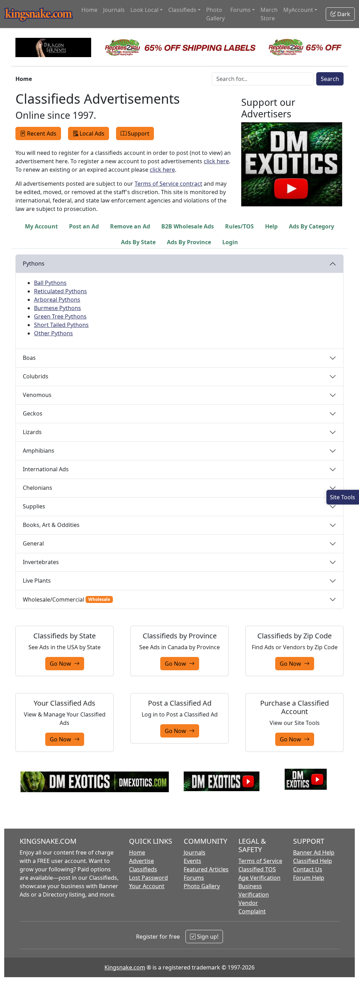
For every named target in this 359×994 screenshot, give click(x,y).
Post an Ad (84, 226)
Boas (29, 358)
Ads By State (138, 242)
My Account (41, 226)
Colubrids (35, 376)
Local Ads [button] (92, 133)
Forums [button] (240, 10)
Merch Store (269, 14)
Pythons (34, 263)
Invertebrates (41, 562)
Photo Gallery (215, 14)
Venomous (37, 395)
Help (271, 226)
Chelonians (37, 488)
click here (216, 161)
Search (330, 79)
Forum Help (308, 878)
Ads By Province (189, 242)
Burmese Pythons (57, 308)
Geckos (32, 413)
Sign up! (207, 936)
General (33, 543)
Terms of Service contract (168, 183)
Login (230, 242)
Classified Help (312, 861)
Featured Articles (206, 869)
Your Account (146, 886)
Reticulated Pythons (60, 291)
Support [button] (138, 133)
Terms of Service (260, 861)
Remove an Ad (130, 226)
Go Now (62, 663)
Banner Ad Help (313, 852)
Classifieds (143, 869)
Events (192, 861)
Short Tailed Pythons (61, 325)
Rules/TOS (239, 226)
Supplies (34, 506)
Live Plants (37, 580)
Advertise (141, 861)
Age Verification (259, 878)
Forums (194, 878)
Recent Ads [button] (41, 133)
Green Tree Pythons (60, 316)
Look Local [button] (144, 10)
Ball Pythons (50, 283)
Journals (114, 10)
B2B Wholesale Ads (187, 226)
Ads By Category (311, 226)
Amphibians (38, 450)
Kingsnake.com (124, 967)
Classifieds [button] (182, 10)
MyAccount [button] (298, 10)
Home (89, 10)
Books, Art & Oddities (51, 525)
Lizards (32, 432)
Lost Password (148, 878)
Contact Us (307, 869)
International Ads (46, 469)
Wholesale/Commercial (66, 599)
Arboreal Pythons (57, 299)
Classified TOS (257, 869)
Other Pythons (53, 333)
